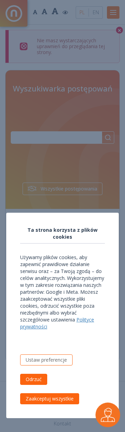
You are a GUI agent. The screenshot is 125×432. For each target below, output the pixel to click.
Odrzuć (34, 379)
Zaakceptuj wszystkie (50, 398)
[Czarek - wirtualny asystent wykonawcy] (108, 415)
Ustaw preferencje (46, 359)
